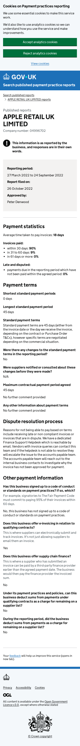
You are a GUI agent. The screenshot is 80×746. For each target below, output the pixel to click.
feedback (15, 656)
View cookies (40, 63)
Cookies (40, 687)
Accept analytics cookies (40, 42)
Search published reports (18, 95)
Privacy (7, 687)
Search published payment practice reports (39, 85)
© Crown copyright (40, 736)
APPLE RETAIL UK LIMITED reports (29, 99)
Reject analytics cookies (40, 53)
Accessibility (23, 687)
